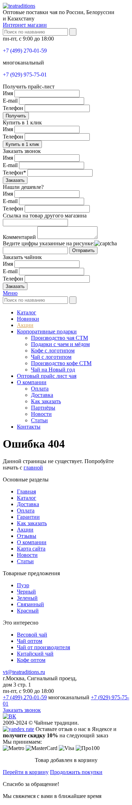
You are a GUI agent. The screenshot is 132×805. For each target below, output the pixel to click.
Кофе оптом (31, 660)
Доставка (42, 395)
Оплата (40, 389)
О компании (31, 382)
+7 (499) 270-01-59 (25, 51)
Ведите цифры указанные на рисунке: (48, 243)
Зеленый (27, 598)
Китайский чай (35, 654)
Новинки (28, 319)
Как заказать (46, 401)
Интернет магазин (25, 25)
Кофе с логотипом (53, 351)
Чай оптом (29, 641)
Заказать (15, 180)
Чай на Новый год (53, 370)
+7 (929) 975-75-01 (25, 75)
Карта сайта (31, 549)
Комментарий (19, 237)
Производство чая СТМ (59, 338)
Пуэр (23, 585)
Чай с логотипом (51, 357)
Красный (28, 611)
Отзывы (26, 536)
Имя (8, 93)
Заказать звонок (22, 710)
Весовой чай (32, 635)
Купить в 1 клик (22, 144)
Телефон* (14, 173)
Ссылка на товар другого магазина (45, 216)
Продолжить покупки (76, 772)
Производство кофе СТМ (61, 363)
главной (33, 468)
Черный (26, 592)
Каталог (26, 312)
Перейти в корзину (26, 772)
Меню (10, 293)
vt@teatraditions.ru (24, 672)
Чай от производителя (43, 647)
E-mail (10, 101)
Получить (16, 115)
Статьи (39, 420)
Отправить (83, 250)
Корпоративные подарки (47, 331)
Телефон (13, 108)
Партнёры (43, 408)
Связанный (30, 604)
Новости (41, 414)
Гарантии (28, 517)
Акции (25, 325)
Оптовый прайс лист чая (46, 376)
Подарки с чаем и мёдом (60, 344)
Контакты (28, 427)
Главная (26, 491)
